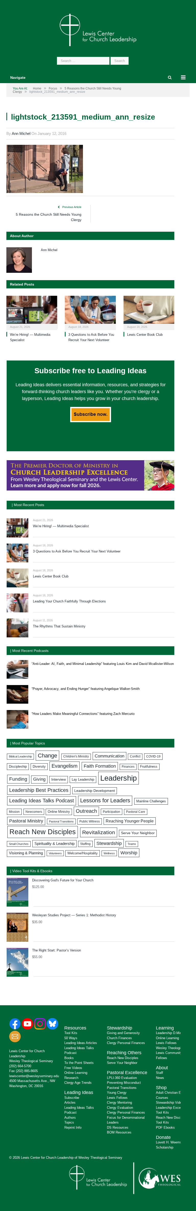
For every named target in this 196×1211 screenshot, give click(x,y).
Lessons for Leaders (105, 800)
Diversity (39, 766)
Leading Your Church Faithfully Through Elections (69, 601)
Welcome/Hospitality (82, 853)
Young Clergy (117, 1092)
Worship (128, 852)
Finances (128, 766)
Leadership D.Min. (169, 1033)
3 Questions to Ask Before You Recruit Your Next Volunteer (76, 551)
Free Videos (73, 1068)
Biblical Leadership (20, 756)
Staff (159, 1073)
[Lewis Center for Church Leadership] (98, 29)
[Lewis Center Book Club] (149, 312)
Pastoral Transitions (61, 821)
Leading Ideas (78, 1092)
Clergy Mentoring (119, 1102)
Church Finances (119, 1038)
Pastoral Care (135, 811)
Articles (70, 1102)
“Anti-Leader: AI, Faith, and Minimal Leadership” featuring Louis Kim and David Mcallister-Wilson (103, 664)
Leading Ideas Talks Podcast (41, 800)
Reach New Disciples (42, 832)
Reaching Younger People (130, 821)
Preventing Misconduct (124, 1083)
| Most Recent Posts (28, 505)
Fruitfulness (148, 766)
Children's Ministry (76, 756)
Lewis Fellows (117, 1098)
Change (47, 755)
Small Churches (19, 843)
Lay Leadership (83, 779)
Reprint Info (72, 1127)
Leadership (118, 778)
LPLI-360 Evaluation (122, 1078)
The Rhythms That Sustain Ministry (59, 626)
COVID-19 (153, 756)
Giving (39, 779)
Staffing (85, 844)
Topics (69, 1122)
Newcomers (34, 812)
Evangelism (65, 766)
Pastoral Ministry (26, 820)
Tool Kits (70, 1033)
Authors (70, 1117)
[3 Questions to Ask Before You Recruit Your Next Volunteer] (90, 312)
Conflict (135, 756)
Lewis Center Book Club (145, 335)
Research (71, 1078)
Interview (58, 779)
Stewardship (109, 843)
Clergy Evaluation (120, 1108)
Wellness (109, 853)
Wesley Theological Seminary (31, 1061)
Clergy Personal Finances (126, 1043)
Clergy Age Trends (78, 1083)
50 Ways (70, 1038)
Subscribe (71, 1098)
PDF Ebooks (165, 1127)
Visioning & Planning (26, 853)
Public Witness (89, 821)
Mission (14, 812)
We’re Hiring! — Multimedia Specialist (61, 526)
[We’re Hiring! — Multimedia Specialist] (31, 312)
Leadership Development (94, 791)
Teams (132, 843)
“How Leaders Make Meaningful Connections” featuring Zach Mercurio (83, 714)
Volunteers (55, 853)
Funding (18, 779)
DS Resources (117, 1127)
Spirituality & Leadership (54, 844)
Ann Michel (21, 133)
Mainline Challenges (151, 801)
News (160, 1078)
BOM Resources (119, 1132)
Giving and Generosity (123, 1033)
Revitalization (98, 832)
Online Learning (75, 1073)
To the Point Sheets (79, 1063)
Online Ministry (59, 812)
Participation (111, 812)
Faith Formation (100, 766)
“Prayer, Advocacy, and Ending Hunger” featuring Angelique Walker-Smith (86, 689)
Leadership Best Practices (38, 790)
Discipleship (18, 766)
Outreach (86, 811)
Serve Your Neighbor (138, 833)
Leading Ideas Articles (80, 1043)
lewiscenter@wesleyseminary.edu (34, 1076)
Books (69, 1058)
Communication (109, 756)
